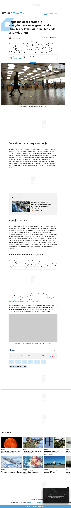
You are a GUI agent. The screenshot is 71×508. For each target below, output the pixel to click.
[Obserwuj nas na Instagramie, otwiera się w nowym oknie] (52, 355)
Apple (24, 362)
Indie (30, 362)
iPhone (18, 362)
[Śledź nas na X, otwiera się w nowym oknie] (55, 355)
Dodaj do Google (24, 58)
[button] (45, 13)
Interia (2, 17)
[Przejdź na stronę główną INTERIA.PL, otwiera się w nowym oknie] (6, 13)
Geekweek (7, 17)
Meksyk (37, 362)
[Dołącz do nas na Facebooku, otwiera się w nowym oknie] (50, 355)
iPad (43, 362)
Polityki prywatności (37, 502)
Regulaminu (29, 502)
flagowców (34, 309)
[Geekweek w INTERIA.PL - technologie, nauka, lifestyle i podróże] (17, 13)
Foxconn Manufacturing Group (18, 366)
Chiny (11, 362)
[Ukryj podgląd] (68, 487)
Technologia (12, 17)
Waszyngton (50, 165)
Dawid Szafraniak (16, 37)
